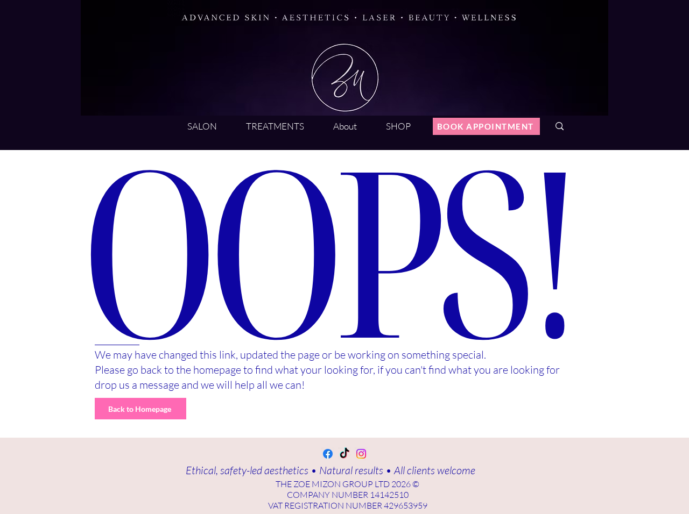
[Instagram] (361, 453)
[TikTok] (344, 453)
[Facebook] (327, 453)
